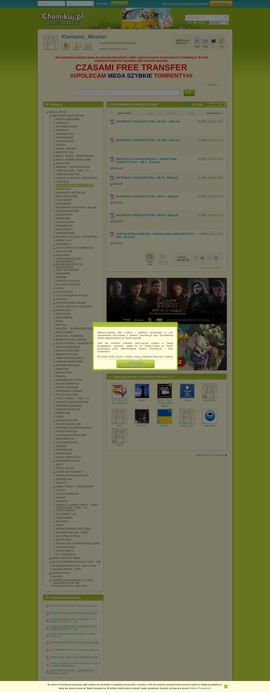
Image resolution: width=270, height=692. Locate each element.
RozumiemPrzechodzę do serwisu (135, 364)
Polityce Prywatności (200, 688)
